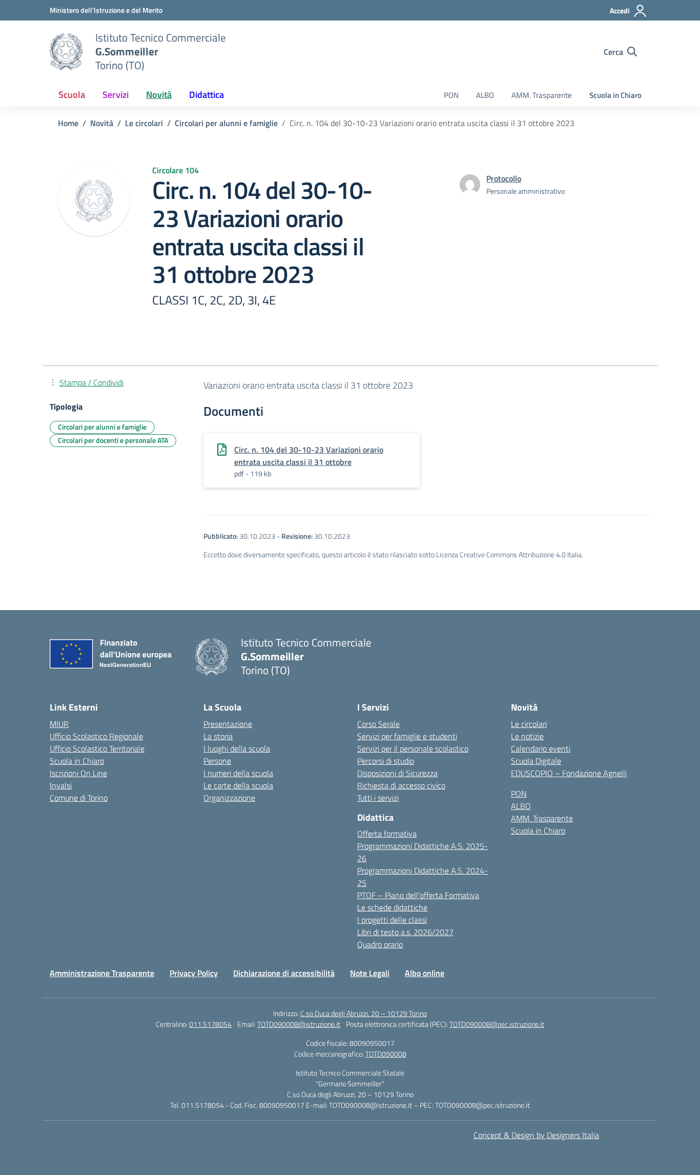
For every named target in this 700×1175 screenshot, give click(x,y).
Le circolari (529, 724)
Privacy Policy (194, 973)
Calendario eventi (540, 748)
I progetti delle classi (392, 920)
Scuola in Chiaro (615, 95)
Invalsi (61, 785)
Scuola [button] (71, 95)
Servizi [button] (115, 95)
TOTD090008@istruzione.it (298, 1024)
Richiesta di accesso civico (401, 785)
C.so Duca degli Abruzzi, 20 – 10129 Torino (363, 1013)
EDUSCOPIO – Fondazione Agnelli (569, 773)
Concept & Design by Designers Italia (536, 1135)
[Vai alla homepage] (66, 51)
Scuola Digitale (536, 761)
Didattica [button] (206, 95)
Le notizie (527, 736)
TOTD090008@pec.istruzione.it (496, 1024)
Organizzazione (229, 798)
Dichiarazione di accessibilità (284, 973)
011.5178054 (210, 1024)
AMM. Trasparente (541, 95)
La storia (218, 736)
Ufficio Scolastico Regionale (96, 736)
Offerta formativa (387, 833)
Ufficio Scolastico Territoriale (97, 748)
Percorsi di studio (385, 761)
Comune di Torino (79, 798)
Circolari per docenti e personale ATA (113, 440)
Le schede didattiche (392, 907)
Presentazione (227, 724)
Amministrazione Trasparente (102, 973)
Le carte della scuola (238, 785)
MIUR (59, 724)
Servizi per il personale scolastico (412, 748)
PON (451, 95)
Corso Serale (378, 724)
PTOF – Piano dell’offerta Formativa (418, 895)
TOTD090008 (385, 1053)
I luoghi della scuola (236, 748)
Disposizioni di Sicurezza (397, 773)
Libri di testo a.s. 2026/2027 (405, 932)
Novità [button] (159, 95)
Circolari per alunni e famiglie (102, 426)
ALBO (485, 95)
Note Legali (369, 973)
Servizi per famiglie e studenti (407, 736)
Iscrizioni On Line (78, 773)
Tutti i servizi (378, 798)
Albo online (424, 973)
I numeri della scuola (238, 773)
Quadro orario (380, 944)
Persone (217, 761)
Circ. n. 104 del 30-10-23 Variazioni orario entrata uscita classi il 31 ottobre (308, 455)
